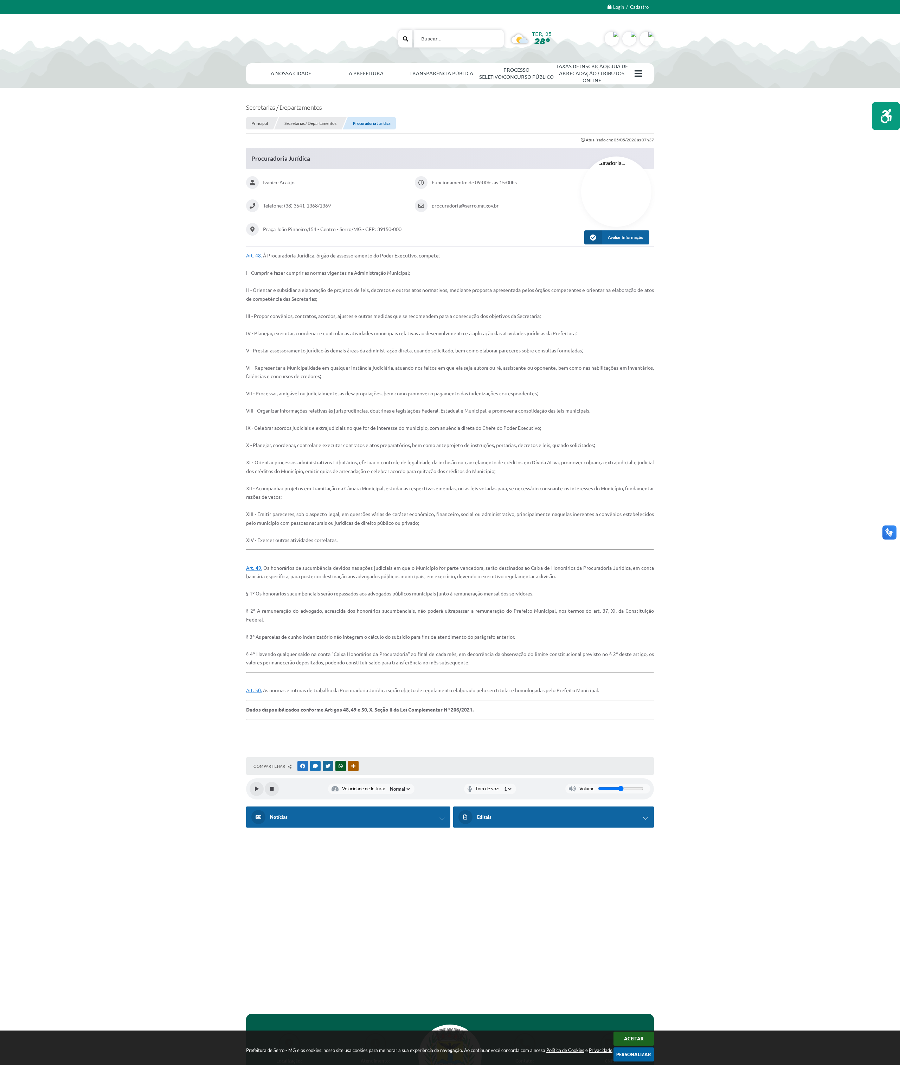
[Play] (257, 789)
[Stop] (272, 789)
